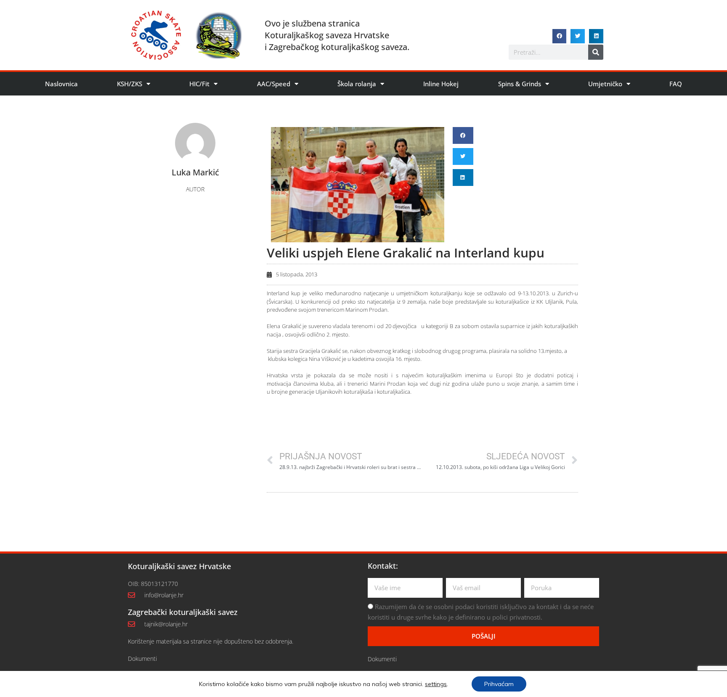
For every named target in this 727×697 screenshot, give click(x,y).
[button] (559, 36)
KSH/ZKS (129, 84)
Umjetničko (605, 84)
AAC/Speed (273, 84)
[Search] (595, 52)
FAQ (675, 84)
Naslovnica (61, 84)
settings (436, 684)
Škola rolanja (356, 84)
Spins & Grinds (519, 84)
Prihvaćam (499, 684)
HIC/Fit (199, 84)
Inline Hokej (441, 84)
